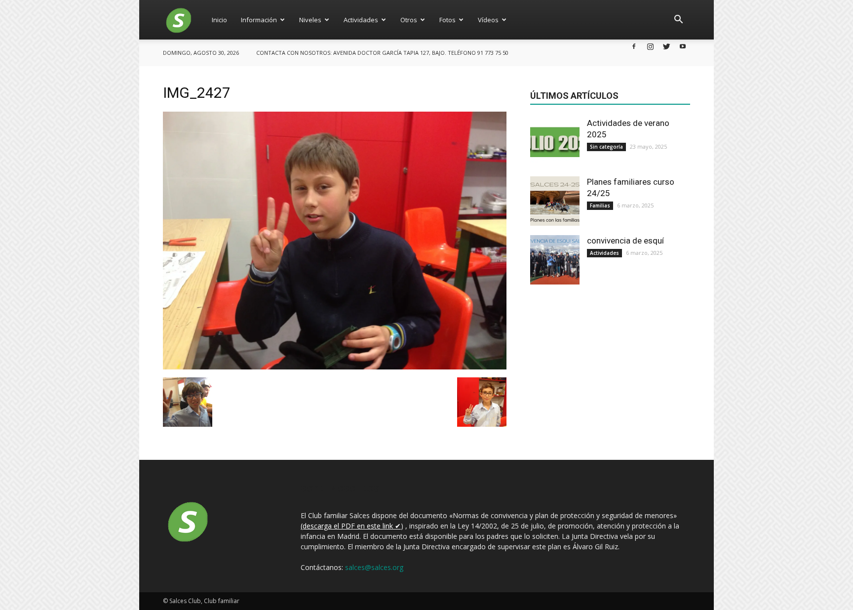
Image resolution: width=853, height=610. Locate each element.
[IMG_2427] (334, 367)
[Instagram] (650, 46)
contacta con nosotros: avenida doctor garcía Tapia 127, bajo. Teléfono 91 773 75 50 (382, 52)
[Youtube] (682, 46)
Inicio (219, 19)
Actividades (361, 19)
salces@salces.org (374, 567)
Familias (600, 205)
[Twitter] (666, 46)
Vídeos (488, 19)
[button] (678, 20)
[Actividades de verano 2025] (555, 142)
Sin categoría (606, 146)
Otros (408, 19)
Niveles (310, 19)
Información (259, 19)
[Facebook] (633, 46)
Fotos (447, 19)
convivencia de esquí (625, 240)
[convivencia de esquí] (555, 260)
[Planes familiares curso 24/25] (555, 201)
